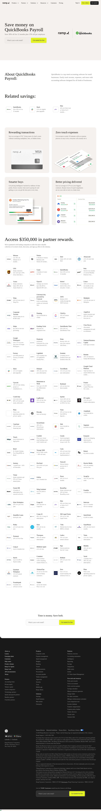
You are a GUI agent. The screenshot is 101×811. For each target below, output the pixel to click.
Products (14, 3)
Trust (37, 684)
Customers (54, 3)
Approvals (39, 679)
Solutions (33, 3)
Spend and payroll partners (12, 694)
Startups (38, 696)
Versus (6, 674)
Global (69, 672)
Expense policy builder (73, 709)
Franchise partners (10, 700)
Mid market (39, 701)
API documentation (10, 671)
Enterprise (39, 704)
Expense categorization (73, 706)
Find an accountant (72, 683)
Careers (7, 653)
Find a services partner (73, 686)
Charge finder (71, 694)
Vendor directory (72, 712)
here (75, 776)
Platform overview (72, 654)
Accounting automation (73, 656)
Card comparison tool (73, 701)
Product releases (9, 664)
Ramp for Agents (9, 666)
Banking (38, 664)
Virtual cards (70, 714)
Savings (69, 664)
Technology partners (10, 692)
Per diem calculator (72, 696)
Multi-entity (70, 669)
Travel (38, 666)
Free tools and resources (74, 678)
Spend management (41, 659)
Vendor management (41, 677)
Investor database (72, 704)
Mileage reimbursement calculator (76, 699)
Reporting (70, 661)
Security (38, 682)
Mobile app (39, 687)
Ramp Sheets (39, 689)
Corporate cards (40, 654)
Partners (23, 3)
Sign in (77, 3)
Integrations (70, 666)
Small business (40, 699)
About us (7, 651)
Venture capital (9, 687)
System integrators (10, 689)
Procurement (39, 672)
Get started (94, 3)
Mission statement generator (75, 691)
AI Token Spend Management (75, 674)
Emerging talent (9, 656)
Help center (8, 661)
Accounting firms (9, 682)
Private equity (9, 684)
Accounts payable (41, 674)
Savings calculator (72, 688)
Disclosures (64, 782)
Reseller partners (9, 697)
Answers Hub (71, 717)
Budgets (38, 661)
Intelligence (70, 659)
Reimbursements (40, 669)
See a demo (85, 3)
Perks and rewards (72, 681)
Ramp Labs (8, 669)
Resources (43, 3)
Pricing (61, 3)
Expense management (42, 656)
